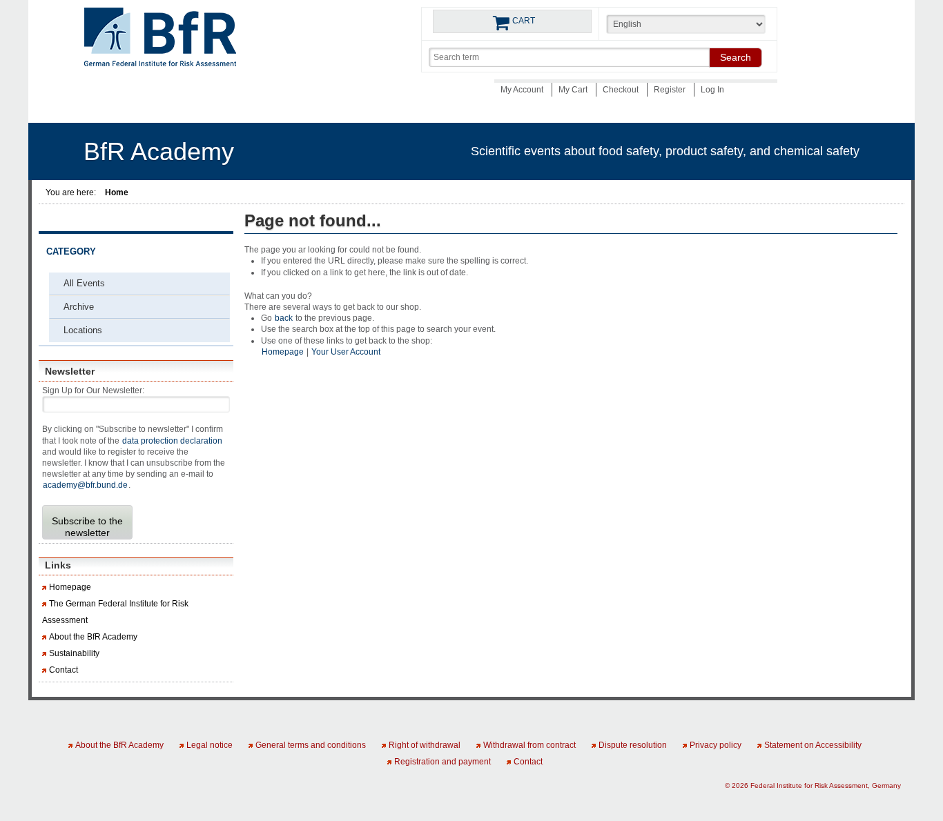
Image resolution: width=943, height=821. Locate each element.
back (284, 318)
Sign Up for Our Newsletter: (93, 390)
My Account (522, 90)
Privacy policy (715, 745)
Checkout (622, 90)
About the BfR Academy (93, 637)
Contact (63, 670)
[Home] (160, 41)
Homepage (70, 587)
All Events (84, 283)
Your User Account (345, 352)
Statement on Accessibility (813, 745)
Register (671, 90)
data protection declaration (172, 441)
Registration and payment (442, 761)
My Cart (574, 90)
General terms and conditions (310, 745)
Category (71, 252)
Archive (79, 306)
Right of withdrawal (424, 745)
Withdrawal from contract (529, 745)
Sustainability (74, 653)
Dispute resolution (633, 745)
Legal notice (209, 745)
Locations (83, 330)
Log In (712, 90)
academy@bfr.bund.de (85, 485)
